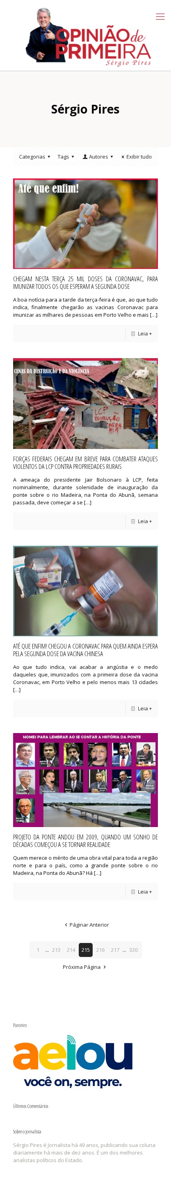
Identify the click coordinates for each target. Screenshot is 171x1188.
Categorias (32, 156)
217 (115, 949)
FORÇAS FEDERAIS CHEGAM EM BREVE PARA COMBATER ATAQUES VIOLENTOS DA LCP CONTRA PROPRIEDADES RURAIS (85, 462)
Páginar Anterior (89, 924)
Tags (63, 156)
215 (86, 949)
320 (133, 949)
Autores (98, 156)
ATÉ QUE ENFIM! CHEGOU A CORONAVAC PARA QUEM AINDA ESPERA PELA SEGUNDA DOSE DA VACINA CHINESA (85, 649)
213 (56, 949)
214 (71, 949)
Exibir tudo (139, 156)
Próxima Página (82, 966)
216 (100, 949)
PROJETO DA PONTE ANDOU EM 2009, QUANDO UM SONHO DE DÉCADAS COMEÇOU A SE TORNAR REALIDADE (85, 840)
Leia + (145, 333)
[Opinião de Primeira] (85, 35)
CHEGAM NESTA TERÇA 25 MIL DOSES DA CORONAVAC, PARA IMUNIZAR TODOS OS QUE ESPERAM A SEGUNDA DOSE (85, 282)
